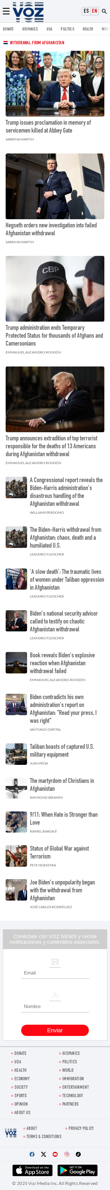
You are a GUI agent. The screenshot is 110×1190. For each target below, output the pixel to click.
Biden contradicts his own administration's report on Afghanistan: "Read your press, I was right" (63, 709)
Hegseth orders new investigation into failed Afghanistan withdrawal (51, 230)
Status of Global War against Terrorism (59, 853)
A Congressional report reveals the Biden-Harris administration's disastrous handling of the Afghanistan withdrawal (66, 492)
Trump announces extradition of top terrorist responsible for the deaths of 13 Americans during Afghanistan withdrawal (51, 447)
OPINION (21, 1104)
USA (49, 29)
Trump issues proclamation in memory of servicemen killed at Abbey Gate (48, 127)
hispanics (30, 29)
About (32, 1129)
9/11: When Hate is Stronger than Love (64, 819)
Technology (72, 1096)
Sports (20, 1096)
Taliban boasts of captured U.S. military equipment (62, 751)
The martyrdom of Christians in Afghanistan (62, 785)
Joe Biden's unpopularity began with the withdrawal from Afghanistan (62, 891)
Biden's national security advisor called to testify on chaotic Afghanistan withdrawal (64, 622)
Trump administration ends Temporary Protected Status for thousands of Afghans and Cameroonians (54, 336)
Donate (8, 29)
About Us (22, 1113)
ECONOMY (22, 1079)
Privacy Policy (81, 1129)
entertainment (75, 1087)
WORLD (68, 1070)
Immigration (73, 1079)
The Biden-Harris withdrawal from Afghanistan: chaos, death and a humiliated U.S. (65, 538)
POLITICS (67, 29)
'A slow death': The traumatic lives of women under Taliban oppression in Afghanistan (67, 580)
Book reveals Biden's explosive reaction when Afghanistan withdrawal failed (62, 664)
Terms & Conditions (44, 1137)
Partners (70, 1104)
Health (88, 29)
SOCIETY (21, 1087)
